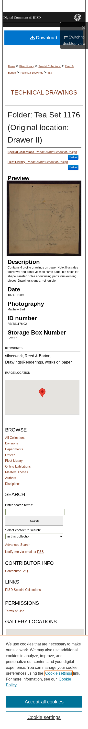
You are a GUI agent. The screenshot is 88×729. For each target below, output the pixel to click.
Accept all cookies (44, 701)
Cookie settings (58, 673)
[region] (44, 682)
